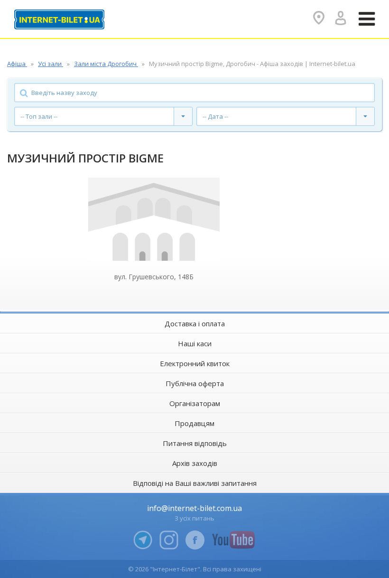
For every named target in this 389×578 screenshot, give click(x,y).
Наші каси (195, 343)
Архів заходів (194, 463)
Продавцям (194, 423)
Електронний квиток (195, 363)
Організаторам (194, 403)
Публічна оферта (195, 383)
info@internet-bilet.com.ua (194, 508)
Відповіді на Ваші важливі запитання (195, 483)
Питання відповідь (195, 443)
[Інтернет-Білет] (59, 19)
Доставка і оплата (195, 323)
